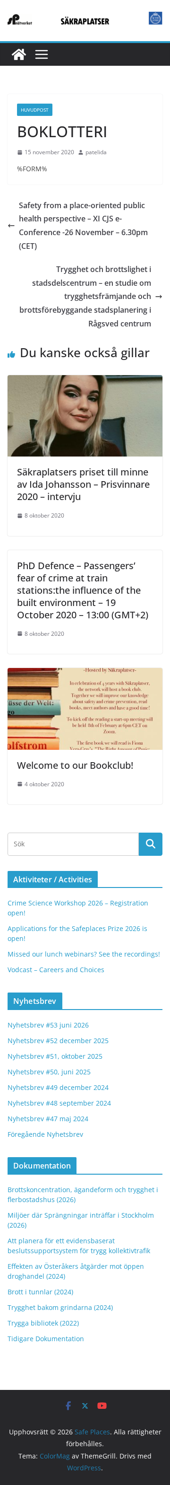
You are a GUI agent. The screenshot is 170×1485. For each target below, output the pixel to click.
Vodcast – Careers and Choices (56, 969)
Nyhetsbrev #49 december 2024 (58, 1087)
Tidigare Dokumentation (46, 1338)
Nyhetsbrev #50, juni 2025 (49, 1071)
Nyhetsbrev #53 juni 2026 (48, 1024)
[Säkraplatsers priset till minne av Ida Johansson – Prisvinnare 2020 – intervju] (85, 382)
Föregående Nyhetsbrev (45, 1134)
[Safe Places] (19, 54)
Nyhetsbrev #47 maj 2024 (48, 1118)
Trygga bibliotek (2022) (43, 1322)
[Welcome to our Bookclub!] (85, 674)
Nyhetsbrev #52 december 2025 (58, 1040)
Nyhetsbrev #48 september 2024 (59, 1102)
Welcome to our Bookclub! (75, 765)
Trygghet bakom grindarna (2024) (60, 1307)
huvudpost (35, 109)
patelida (96, 152)
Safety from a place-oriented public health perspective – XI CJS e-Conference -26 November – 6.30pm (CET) (83, 225)
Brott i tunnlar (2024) (40, 1291)
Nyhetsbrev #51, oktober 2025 (55, 1056)
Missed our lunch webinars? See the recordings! (84, 953)
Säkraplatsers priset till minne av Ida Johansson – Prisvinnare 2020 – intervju (83, 484)
